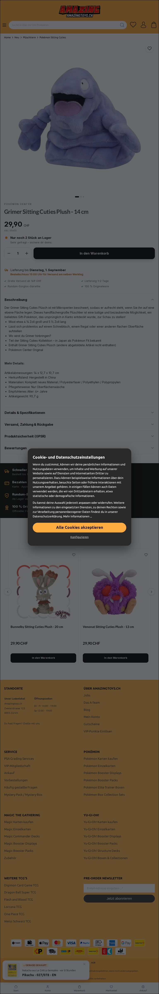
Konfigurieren (79, 537)
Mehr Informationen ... (77, 516)
